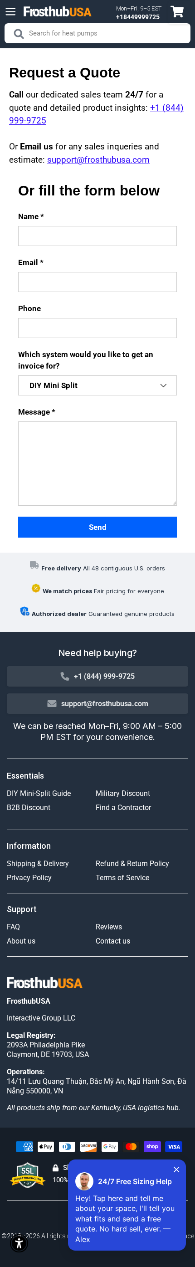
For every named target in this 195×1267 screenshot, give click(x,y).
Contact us (113, 941)
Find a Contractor (123, 807)
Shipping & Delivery (38, 863)
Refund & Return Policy (132, 863)
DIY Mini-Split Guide (39, 793)
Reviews (109, 927)
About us (21, 941)
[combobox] (97, 33)
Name (28, 216)
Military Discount (123, 793)
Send (98, 527)
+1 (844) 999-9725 (104, 676)
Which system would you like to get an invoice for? (85, 360)
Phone (29, 308)
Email (28, 262)
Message (34, 411)
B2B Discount (28, 807)
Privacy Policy (29, 877)
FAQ (13, 927)
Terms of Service (122, 877)
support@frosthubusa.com (98, 159)
